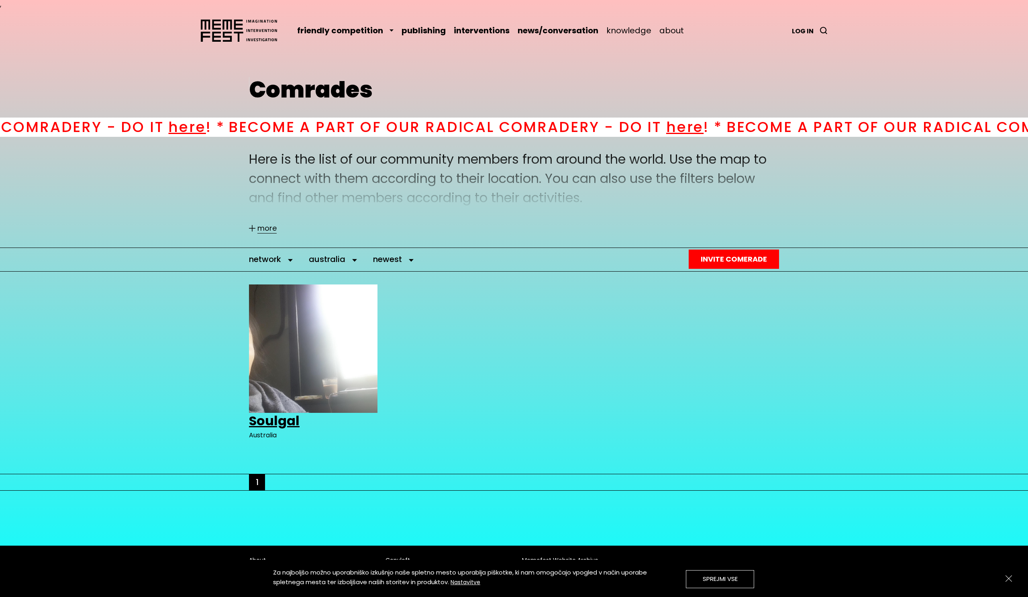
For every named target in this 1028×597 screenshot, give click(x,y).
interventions (482, 30)
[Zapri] (1009, 579)
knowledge (628, 30)
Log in (803, 31)
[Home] (243, 30)
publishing (424, 30)
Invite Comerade (734, 259)
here (129, 127)
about (671, 30)
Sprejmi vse (720, 579)
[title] (823, 30)
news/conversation (558, 30)
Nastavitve (465, 582)
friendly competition (340, 30)
